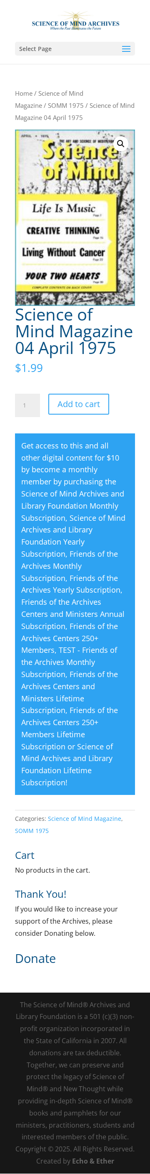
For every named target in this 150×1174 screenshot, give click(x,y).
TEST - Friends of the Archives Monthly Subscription (69, 662)
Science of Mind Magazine (84, 819)
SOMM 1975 (66, 105)
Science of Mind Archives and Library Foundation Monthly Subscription (72, 506)
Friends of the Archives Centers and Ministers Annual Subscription (73, 614)
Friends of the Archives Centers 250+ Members (69, 638)
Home (23, 93)
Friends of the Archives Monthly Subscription (69, 566)
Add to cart (79, 404)
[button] (120, 143)
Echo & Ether (93, 1161)
